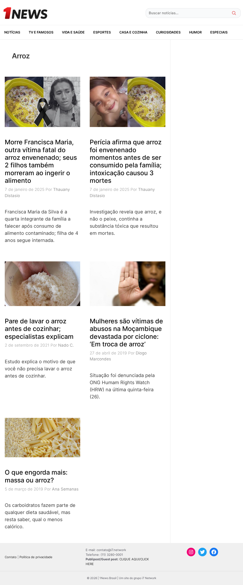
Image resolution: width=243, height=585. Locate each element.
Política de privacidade (35, 557)
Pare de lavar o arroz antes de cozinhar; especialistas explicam (39, 328)
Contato (11, 557)
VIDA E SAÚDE (73, 32)
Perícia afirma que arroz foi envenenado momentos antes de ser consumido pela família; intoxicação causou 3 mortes (126, 161)
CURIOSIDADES (168, 32)
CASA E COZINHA (133, 32)
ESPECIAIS (219, 32)
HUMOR (195, 32)
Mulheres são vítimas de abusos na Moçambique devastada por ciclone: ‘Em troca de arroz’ (126, 332)
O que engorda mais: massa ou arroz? (36, 476)
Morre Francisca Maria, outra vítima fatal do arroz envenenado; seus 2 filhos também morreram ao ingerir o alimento (41, 161)
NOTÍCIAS (12, 32)
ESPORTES (102, 32)
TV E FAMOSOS (41, 32)
